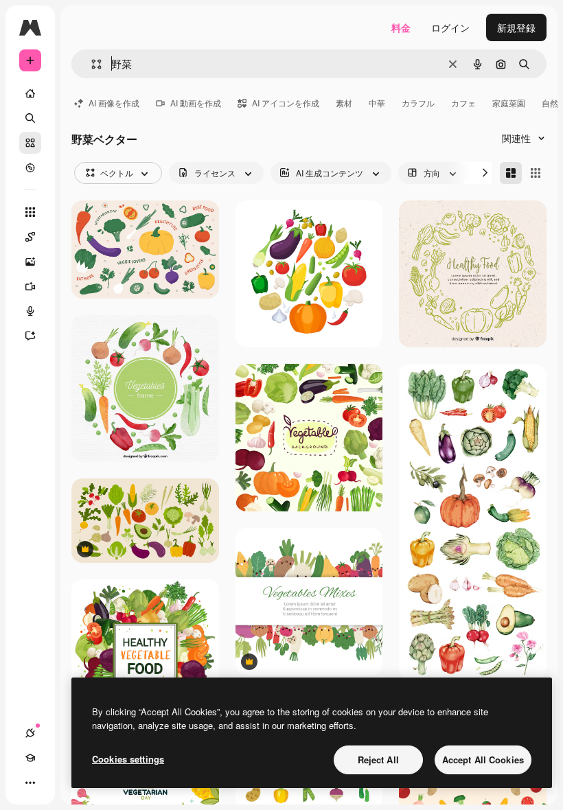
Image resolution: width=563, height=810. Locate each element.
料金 (401, 27)
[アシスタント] (30, 336)
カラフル (418, 102)
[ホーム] (30, 93)
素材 (344, 102)
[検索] (30, 118)
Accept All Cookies (483, 759)
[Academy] (30, 758)
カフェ (463, 102)
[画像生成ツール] (30, 262)
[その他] (30, 783)
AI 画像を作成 (114, 102)
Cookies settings (128, 758)
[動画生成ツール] (30, 286)
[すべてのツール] (30, 212)
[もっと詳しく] (30, 167)
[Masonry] (511, 173)
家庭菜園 (508, 102)
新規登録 (516, 27)
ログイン (450, 27)
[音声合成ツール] (30, 311)
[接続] (30, 733)
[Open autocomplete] (91, 64)
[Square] (536, 173)
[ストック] (30, 143)
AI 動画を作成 (195, 102)
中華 (377, 102)
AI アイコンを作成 (285, 102)
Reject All (378, 759)
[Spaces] (30, 237)
